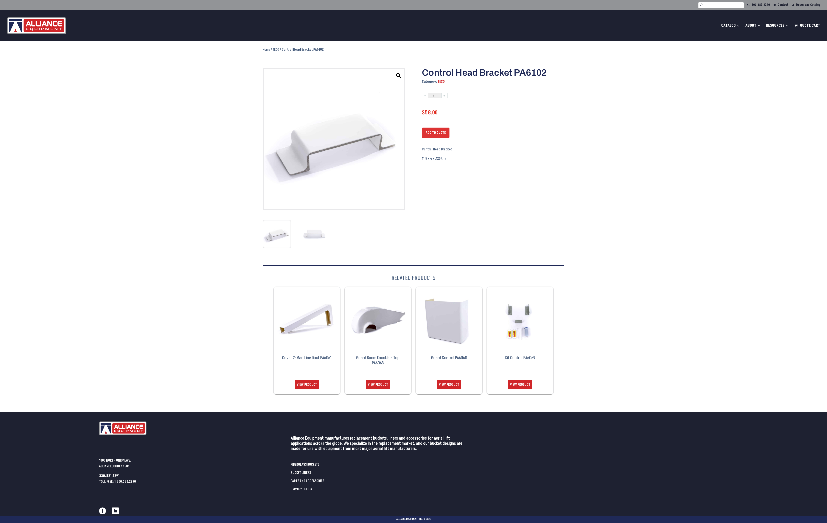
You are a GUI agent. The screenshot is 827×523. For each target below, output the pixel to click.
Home (266, 49)
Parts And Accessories (307, 481)
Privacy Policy (301, 489)
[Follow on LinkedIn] (115, 510)
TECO (276, 49)
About (750, 26)
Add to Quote (436, 132)
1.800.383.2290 (125, 481)
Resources (775, 26)
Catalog (728, 26)
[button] (398, 75)
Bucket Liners (301, 472)
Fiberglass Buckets (305, 464)
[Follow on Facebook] (102, 510)
